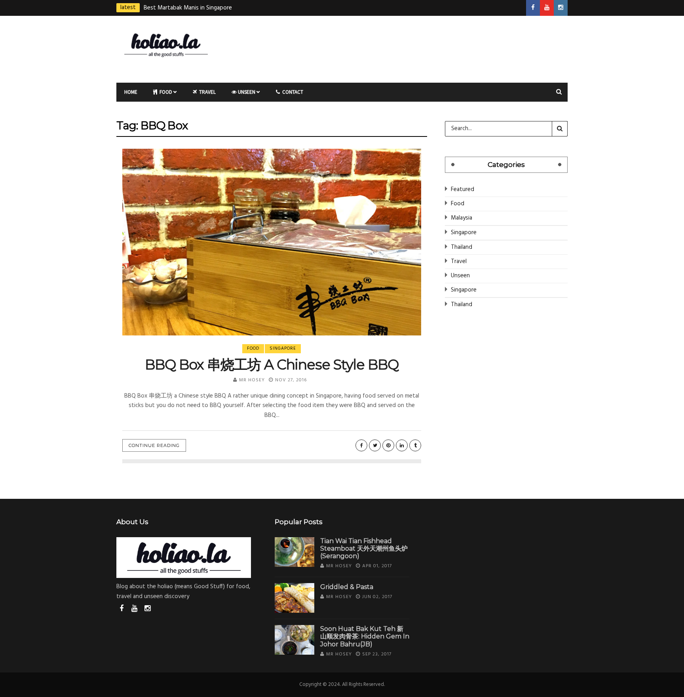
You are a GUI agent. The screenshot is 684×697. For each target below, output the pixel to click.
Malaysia (461, 218)
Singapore (283, 348)
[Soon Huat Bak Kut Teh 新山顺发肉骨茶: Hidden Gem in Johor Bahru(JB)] (294, 640)
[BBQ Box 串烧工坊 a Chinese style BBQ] (271, 242)
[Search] (560, 128)
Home (130, 92)
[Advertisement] (419, 47)
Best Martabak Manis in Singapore (188, 8)
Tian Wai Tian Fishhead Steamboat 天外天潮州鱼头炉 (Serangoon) (364, 548)
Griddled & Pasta (346, 587)
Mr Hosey (252, 380)
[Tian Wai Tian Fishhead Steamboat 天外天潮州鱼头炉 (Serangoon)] (294, 552)
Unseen (246, 92)
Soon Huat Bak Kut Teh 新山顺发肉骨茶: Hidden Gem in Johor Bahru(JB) (364, 636)
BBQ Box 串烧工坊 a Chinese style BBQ (271, 364)
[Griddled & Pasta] (294, 598)
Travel (207, 92)
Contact (292, 92)
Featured (462, 189)
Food (165, 92)
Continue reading (154, 445)
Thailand (461, 247)
